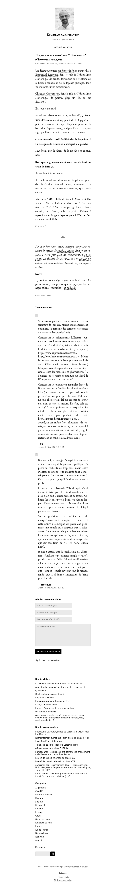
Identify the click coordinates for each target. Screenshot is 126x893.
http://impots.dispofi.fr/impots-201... (57, 419)
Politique (39, 798)
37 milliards (70, 288)
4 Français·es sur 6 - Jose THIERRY (51, 748)
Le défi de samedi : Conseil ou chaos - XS (55, 757)
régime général (63, 280)
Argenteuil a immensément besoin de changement (60, 687)
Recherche (40, 847)
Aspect (85, 866)
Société (39, 801)
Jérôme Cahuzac (80, 211)
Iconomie (39, 836)
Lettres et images (43, 794)
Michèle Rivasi (65, 251)
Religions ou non (43, 822)
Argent (48, 295)
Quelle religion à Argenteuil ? (49, 694)
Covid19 (39, 791)
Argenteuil (40, 787)
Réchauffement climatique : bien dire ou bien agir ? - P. (62, 737)
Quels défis (40, 690)
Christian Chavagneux (47, 94)
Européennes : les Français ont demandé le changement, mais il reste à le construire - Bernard (62, 753)
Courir (38, 815)
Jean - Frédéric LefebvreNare (49, 741)
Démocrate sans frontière (63, 35)
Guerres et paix (42, 819)
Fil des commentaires (49, 660)
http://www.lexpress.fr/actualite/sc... (57, 353)
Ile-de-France (41, 829)
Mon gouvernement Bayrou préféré (52, 701)
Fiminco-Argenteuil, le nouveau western (54, 708)
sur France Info (66, 71)
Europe (38, 826)
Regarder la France (44, 697)
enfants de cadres (62, 184)
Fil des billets (63, 877)
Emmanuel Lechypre (46, 75)
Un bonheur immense (45, 711)
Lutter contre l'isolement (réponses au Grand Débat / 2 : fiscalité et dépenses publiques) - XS (62, 775)
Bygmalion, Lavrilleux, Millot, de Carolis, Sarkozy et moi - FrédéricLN (62, 733)
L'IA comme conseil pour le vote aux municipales (59, 683)
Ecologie (39, 812)
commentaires (55, 263)
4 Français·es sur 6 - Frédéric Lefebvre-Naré (56, 744)
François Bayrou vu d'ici (46, 704)
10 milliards (41, 115)
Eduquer (39, 808)
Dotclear (75, 866)
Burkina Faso (41, 833)
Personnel (40, 805)
